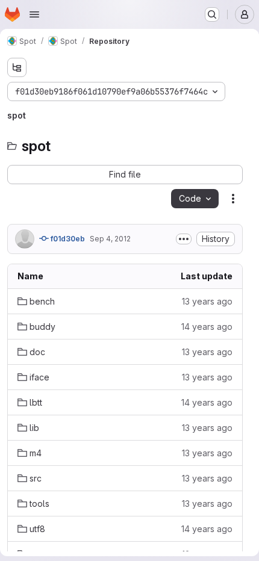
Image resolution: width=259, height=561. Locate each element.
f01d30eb (67, 238)
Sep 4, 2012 (110, 238)
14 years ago (206, 326)
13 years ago (207, 301)
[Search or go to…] (212, 14)
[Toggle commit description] (184, 239)
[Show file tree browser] (17, 67)
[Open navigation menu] (34, 14)
